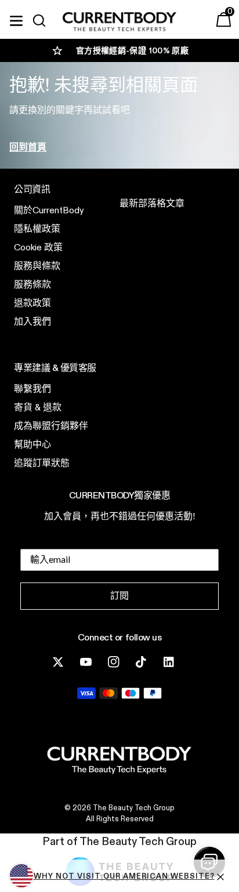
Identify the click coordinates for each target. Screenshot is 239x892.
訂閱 (119, 595)
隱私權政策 (37, 228)
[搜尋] (44, 21)
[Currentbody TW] (119, 22)
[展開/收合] (16, 19)
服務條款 (32, 284)
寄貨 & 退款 (37, 407)
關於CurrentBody (49, 210)
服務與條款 (37, 265)
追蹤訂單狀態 (42, 462)
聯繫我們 (32, 388)
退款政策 (32, 302)
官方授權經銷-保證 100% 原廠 (132, 50)
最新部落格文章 (151, 203)
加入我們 (32, 321)
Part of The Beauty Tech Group (119, 841)
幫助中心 (32, 444)
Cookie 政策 (38, 247)
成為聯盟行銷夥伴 (51, 425)
